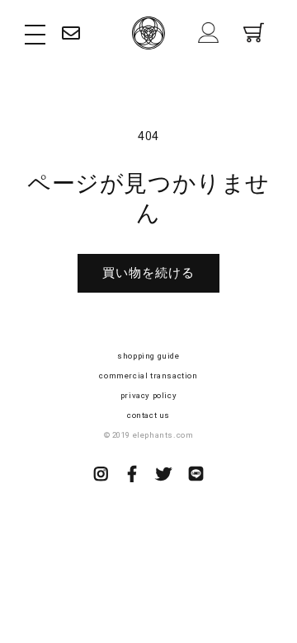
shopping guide (148, 355)
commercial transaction (148, 375)
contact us (148, 415)
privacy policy (148, 395)
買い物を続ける (148, 272)
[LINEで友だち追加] (196, 475)
